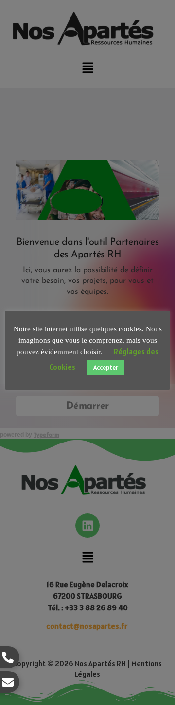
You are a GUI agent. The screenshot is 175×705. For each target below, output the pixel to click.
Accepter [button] (105, 367)
